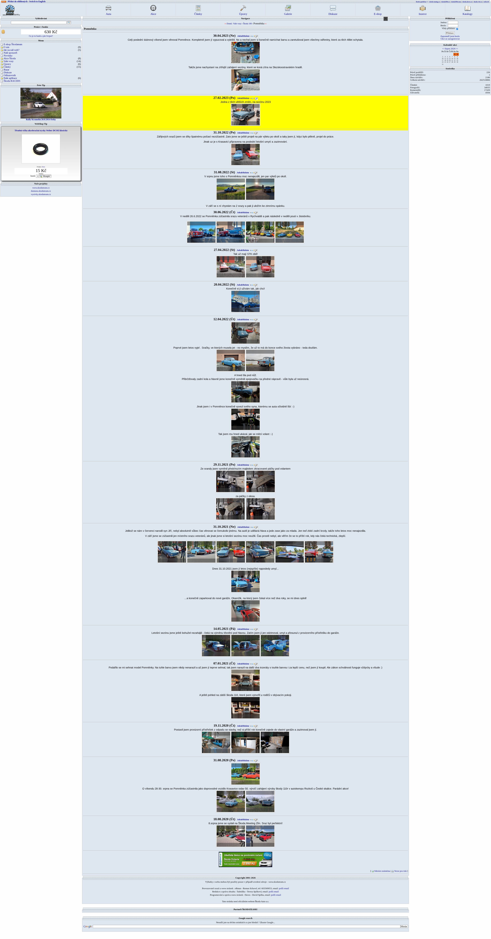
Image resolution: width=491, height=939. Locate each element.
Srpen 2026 (450, 48)
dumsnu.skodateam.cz (41, 191)
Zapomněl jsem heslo (450, 36)
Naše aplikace (10, 78)
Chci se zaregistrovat (450, 39)
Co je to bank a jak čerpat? (41, 36)
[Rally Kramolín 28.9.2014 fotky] (40, 103)
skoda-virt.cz (478, 2)
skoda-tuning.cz (434, 2)
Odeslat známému (382, 871)
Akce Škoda (10, 58)
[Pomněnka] (245, 52)
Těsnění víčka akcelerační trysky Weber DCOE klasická (41, 130)
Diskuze (8, 72)
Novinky (8, 55)
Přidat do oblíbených (17, 1)
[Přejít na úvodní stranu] (10, 9)
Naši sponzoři (10, 52)
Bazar (6, 69)
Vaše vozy (9, 61)
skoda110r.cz (445, 2)
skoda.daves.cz (467, 2)
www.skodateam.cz (41, 188)
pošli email (284, 888)
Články (7, 66)
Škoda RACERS (12, 81)
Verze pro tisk (400, 871)
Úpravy (7, 64)
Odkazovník (10, 75)
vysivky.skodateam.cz (41, 194)
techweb (486, 2)
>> (457, 48)
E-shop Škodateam (13, 44)
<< (443, 48)
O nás (6, 47)
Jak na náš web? (11, 50)
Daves (43, 167)
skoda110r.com (456, 2)
